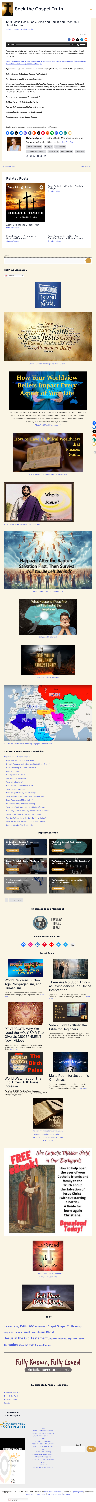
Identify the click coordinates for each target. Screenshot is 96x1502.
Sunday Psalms (43, 1345)
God (31, 1326)
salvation (11, 1345)
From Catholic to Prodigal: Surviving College (66, 187)
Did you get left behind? (48, 637)
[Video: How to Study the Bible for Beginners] (70, 1012)
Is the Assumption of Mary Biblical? (19, 800)
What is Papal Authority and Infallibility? (21, 793)
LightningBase (77, 1492)
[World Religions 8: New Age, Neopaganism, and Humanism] (25, 968)
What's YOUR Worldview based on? (48, 425)
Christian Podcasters (43, 1457)
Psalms (81, 1338)
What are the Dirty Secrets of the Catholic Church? (25, 821)
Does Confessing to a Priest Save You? (21, 768)
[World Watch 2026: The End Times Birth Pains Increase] (25, 1063)
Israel (26, 1332)
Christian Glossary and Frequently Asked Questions (48, 364)
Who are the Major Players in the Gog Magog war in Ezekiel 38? (28, 744)
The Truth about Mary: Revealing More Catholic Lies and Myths (67, 881)
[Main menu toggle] (91, 9)
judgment (53, 1338)
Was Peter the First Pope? (16, 778)
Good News (41, 1326)
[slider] (83, 44)
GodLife (7, 1403)
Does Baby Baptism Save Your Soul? (20, 760)
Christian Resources (42, 1441)
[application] (46, 44)
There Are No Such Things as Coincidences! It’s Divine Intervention (70, 986)
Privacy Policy (40, 1494)
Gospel (52, 1326)
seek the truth (26, 1345)
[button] (7, 133)
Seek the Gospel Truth (39, 8)
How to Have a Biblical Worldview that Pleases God (48, 474)
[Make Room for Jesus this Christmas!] (70, 1062)
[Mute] (78, 45)
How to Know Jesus (54, 1494)
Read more (14, 1049)
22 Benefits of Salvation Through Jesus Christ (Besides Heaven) (22, 843)
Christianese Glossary (43, 1452)
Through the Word (11, 1396)
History (78, 1326)
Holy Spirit (9, 1332)
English (10, 276)
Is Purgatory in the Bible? (15, 775)
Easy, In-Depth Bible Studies (43, 1444)
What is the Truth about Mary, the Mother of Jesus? (25, 807)
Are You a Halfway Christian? (48, 677)
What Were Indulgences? (15, 789)
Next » (19, 900)
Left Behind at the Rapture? (43, 1467)
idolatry (18, 1332)
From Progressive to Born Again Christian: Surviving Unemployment (66, 237)
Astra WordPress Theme (53, 1492)
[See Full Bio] (74, 142)
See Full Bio (67, 142)
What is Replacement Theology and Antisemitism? (25, 796)
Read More (13, 850)
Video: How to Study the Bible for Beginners (68, 1027)
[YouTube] (41, 156)
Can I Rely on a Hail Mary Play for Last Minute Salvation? (27, 811)
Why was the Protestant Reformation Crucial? (23, 814)
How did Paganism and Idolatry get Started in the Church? (28, 764)
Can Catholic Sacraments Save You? (20, 786)
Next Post (85, 166)
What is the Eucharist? (14, 782)
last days (62, 1338)
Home (43, 1428)
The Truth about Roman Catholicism (17, 757)
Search (6, 256)
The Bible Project (10, 1399)
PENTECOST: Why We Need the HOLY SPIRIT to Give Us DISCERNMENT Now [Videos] (24, 1035)
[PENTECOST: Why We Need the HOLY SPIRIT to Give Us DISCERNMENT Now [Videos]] (25, 1013)
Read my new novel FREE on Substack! (48, 591)
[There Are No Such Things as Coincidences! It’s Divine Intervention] (70, 969)
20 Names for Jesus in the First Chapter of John (22, 524)
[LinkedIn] (45, 156)
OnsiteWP (29, 1494)
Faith (23, 1326)
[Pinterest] (38, 156)
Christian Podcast (12, 29)
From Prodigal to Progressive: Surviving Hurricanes (21, 237)
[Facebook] (27, 156)
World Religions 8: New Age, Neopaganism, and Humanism (23, 984)
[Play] (9, 45)
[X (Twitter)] (31, 156)
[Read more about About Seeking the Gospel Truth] (25, 202)
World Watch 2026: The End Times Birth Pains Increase (23, 1082)
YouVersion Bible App (12, 1392)
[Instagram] (34, 156)
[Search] (88, 260)
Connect (66, 1494)
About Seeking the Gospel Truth (22, 224)
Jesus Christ (45, 1332)
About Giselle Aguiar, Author (42, 1454)
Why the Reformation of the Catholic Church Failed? (26, 818)
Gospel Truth (65, 1326)
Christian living (11, 1326)
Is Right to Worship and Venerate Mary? (21, 804)
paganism (72, 1338)
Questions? (43, 1465)
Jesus (34, 1332)
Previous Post (9, 166)
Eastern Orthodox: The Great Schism (20, 825)
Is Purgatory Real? (13, 771)
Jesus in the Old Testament (26, 1338)
